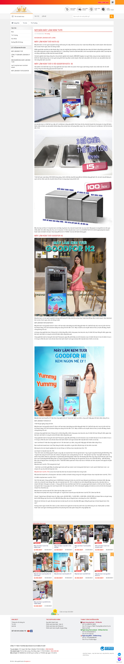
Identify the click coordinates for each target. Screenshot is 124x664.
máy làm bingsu (87, 653)
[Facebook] (31, 631)
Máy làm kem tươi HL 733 (41, 471)
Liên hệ (14, 626)
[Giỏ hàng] (112, 2)
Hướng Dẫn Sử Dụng (17, 42)
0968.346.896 (49, 649)
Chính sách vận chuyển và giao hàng (56, 628)
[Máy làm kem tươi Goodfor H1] (63, 562)
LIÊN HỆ (44, 16)
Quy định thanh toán (52, 622)
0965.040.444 (54, 651)
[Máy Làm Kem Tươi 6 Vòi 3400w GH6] (42, 534)
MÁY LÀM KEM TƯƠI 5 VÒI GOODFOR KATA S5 (53, 64)
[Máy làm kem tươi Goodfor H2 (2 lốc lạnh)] (42, 562)
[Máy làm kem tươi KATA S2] (83, 562)
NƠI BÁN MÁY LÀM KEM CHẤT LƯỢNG (45, 37)
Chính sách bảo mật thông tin (54, 626)
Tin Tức (13, 28)
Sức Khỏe (14, 38)
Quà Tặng (37, 542)
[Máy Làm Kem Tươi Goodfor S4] (83, 534)
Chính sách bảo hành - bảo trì (54, 624)
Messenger (119, 661)
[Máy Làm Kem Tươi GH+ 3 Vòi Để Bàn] (63, 534)
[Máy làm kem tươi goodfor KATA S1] (104, 562)
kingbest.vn (27, 661)
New (12, 32)
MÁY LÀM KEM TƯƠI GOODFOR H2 (48, 236)
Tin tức (14, 624)
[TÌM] (112, 16)
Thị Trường (47, 33)
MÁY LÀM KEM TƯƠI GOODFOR (20, 70)
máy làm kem (96, 653)
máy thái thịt (105, 653)
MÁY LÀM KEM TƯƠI (17, 51)
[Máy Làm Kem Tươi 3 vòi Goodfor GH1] (104, 534)
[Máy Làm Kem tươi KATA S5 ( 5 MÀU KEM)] (42, 590)
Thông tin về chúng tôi (18, 622)
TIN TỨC (36, 16)
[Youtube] (28, 631)
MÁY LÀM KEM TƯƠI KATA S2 (46, 42)
